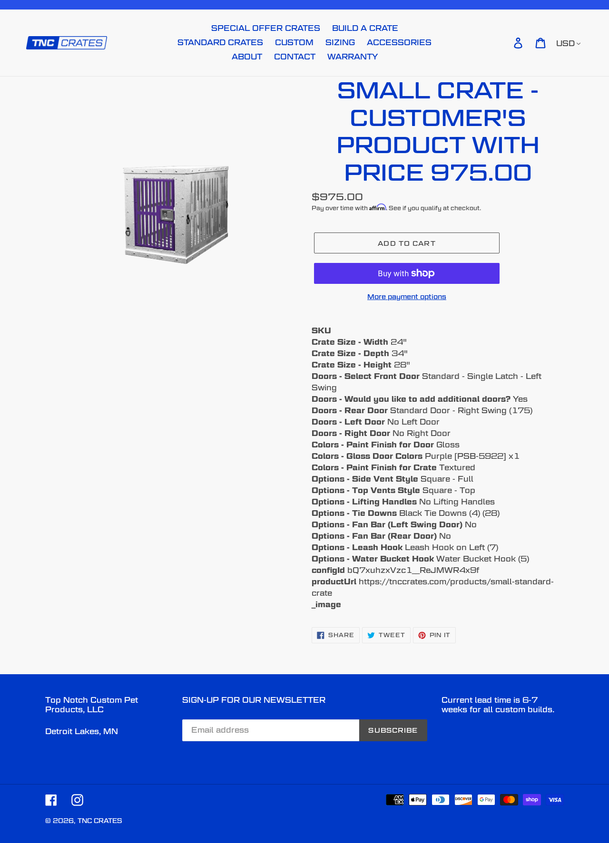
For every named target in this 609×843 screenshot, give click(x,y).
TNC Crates (100, 820)
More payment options (406, 296)
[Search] (505, 42)
